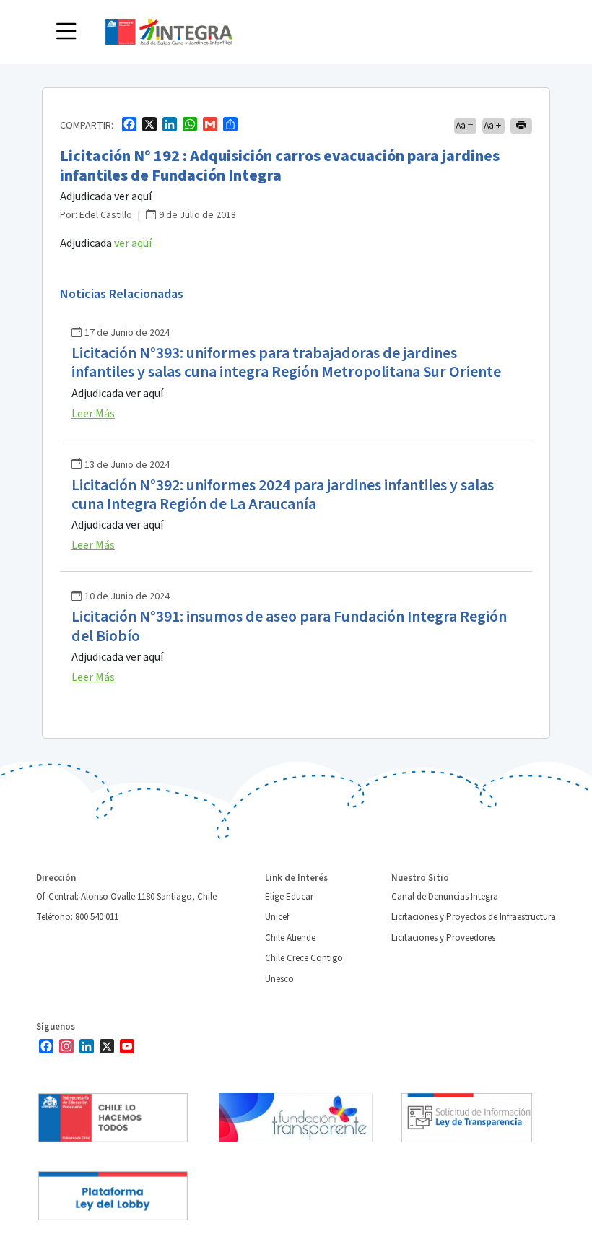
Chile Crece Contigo (304, 958)
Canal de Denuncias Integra (444, 896)
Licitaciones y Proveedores (443, 937)
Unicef (277, 916)
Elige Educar (289, 896)
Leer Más (93, 414)
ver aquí (134, 243)
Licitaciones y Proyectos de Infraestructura (473, 916)
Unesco (279, 979)
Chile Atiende (290, 937)
